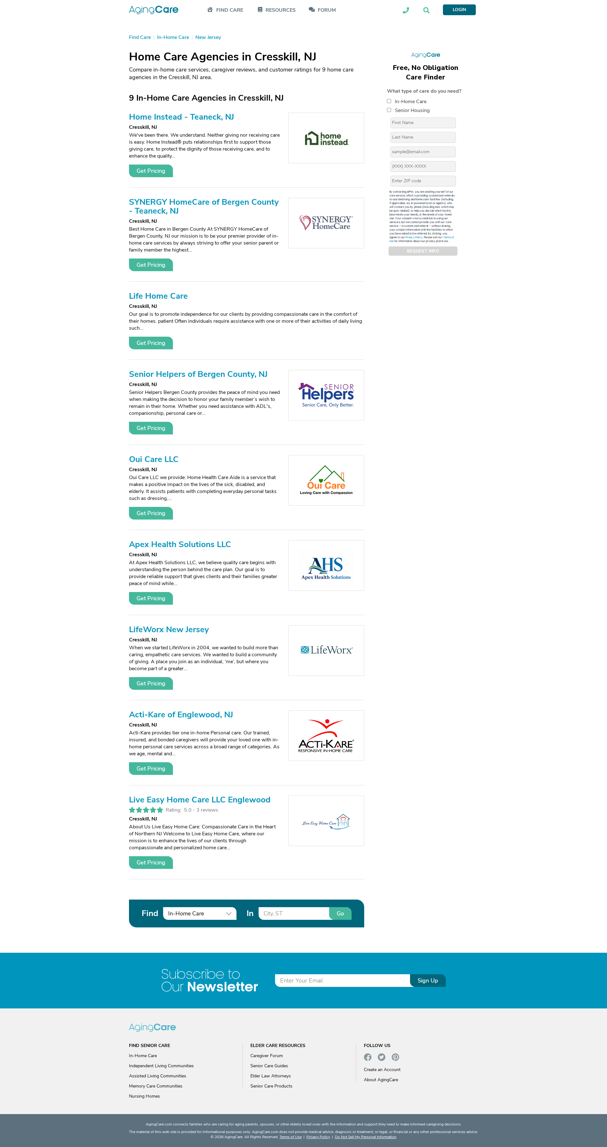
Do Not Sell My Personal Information (365, 1136)
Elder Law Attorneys (270, 1076)
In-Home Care (410, 101)
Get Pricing (151, 171)
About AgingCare (381, 1080)
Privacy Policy (414, 237)
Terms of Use (290, 1136)
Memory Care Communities (155, 1086)
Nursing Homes (144, 1096)
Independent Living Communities (161, 1066)
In (250, 913)
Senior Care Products (271, 1086)
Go (340, 913)
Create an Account (382, 1070)
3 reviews (207, 810)
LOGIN (459, 10)
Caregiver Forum (266, 1056)
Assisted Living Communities (157, 1076)
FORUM (327, 10)
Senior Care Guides (269, 1066)
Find (150, 913)
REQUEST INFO (423, 251)
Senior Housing (412, 110)
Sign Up (428, 980)
